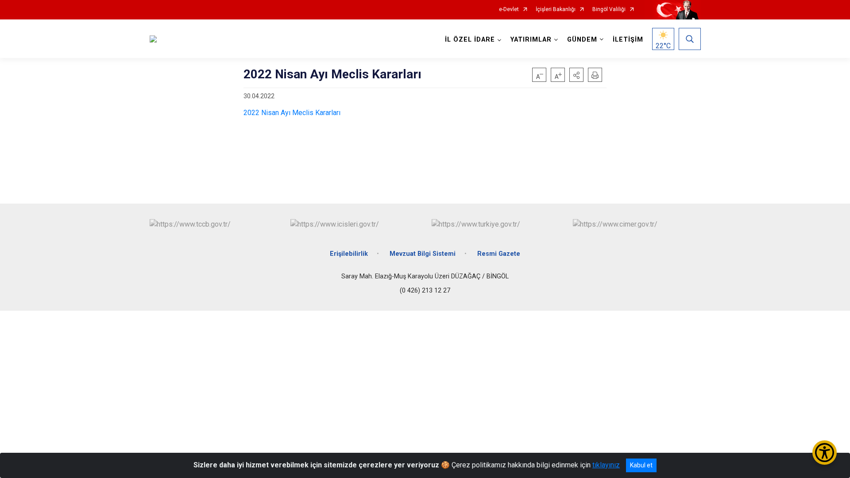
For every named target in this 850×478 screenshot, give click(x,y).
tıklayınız (606, 465)
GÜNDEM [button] (582, 39)
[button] (576, 75)
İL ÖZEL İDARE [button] (470, 39)
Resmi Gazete (498, 254)
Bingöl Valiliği (609, 9)
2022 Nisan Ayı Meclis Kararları (291, 112)
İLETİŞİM (628, 39)
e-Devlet (509, 9)
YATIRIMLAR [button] (531, 39)
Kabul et (641, 465)
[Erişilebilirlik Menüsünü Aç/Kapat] (824, 452)
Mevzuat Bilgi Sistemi (423, 254)
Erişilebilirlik (349, 254)
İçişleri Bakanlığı (556, 9)
